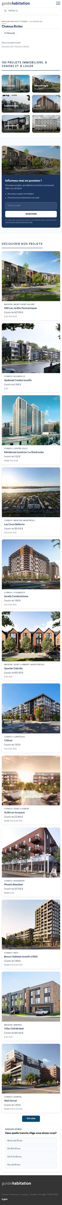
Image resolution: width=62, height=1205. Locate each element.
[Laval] (46, 104)
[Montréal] (16, 84)
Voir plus (31, 1118)
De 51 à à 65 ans (14, 1157)
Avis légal (42, 1195)
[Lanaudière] (16, 124)
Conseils (33, 1195)
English (4, 1199)
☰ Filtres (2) (9, 33)
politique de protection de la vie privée (18, 222)
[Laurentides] (16, 104)
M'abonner (31, 214)
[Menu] (58, 3)
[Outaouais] (46, 124)
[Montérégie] (46, 84)
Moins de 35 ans (14, 1141)
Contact (5, 1195)
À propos (24, 1195)
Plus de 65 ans (13, 1165)
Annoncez (14, 1195)
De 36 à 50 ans (14, 1149)
